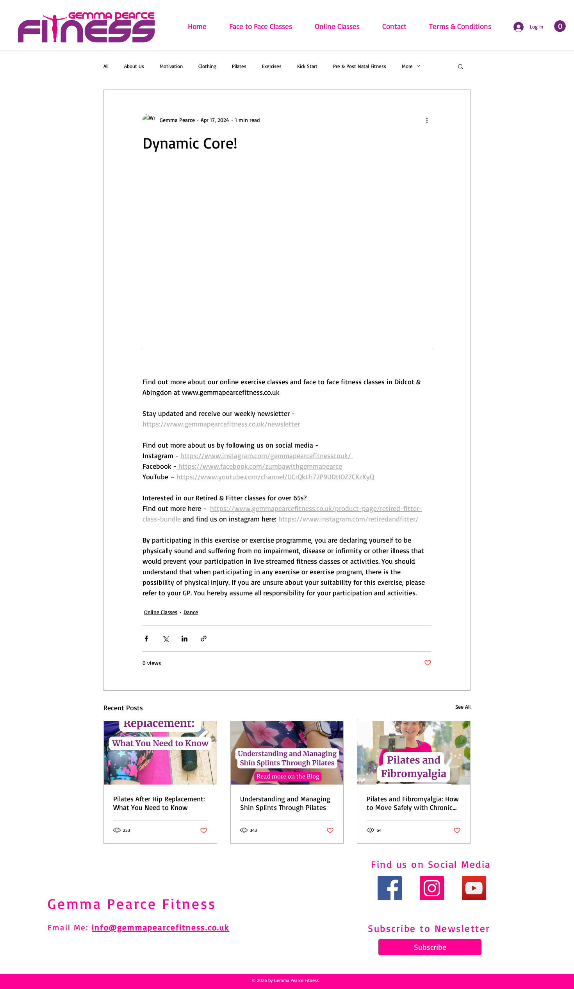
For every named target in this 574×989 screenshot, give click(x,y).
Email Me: (70, 927)
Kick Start (307, 66)
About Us (134, 66)
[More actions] (426, 119)
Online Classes (160, 612)
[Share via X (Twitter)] (165, 638)
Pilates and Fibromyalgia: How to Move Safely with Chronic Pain (413, 803)
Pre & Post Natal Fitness (359, 66)
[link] (560, 26)
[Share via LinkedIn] (184, 638)
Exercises (272, 66)
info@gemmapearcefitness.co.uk (160, 927)
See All (463, 706)
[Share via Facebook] (146, 638)
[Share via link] (203, 638)
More (407, 66)
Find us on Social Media (431, 864)
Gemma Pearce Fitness (132, 903)
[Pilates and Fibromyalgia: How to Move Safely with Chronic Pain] (413, 753)
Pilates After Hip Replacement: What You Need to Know (159, 803)
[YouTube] (474, 888)
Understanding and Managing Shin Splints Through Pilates (285, 803)
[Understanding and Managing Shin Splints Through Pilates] (287, 753)
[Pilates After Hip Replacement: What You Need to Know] (160, 753)
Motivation (171, 66)
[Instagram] (432, 888)
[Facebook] (390, 888)
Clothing (207, 66)
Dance (191, 612)
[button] (460, 66)
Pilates (239, 66)
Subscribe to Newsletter (429, 928)
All (106, 66)
